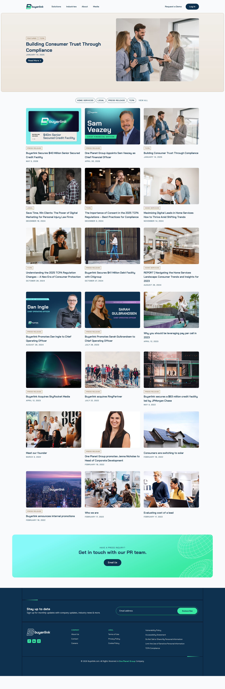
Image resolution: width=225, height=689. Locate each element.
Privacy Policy (114, 639)
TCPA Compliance (152, 648)
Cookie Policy (113, 643)
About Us (75, 634)
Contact (74, 639)
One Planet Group (127, 661)
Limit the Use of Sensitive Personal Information (165, 643)
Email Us (112, 562)
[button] (56, 7)
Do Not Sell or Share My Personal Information (164, 639)
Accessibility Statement (155, 635)
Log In (192, 6)
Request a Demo (173, 6)
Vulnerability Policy (153, 630)
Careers (74, 643)
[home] (34, 6)
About (85, 6)
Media (96, 6)
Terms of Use (113, 634)
